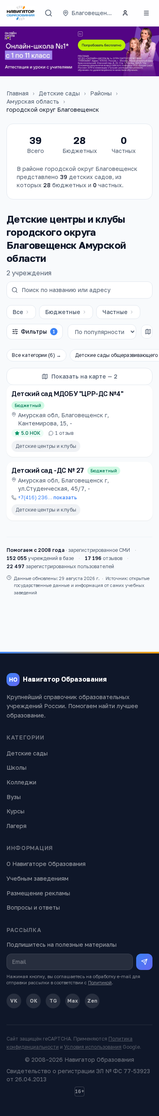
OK (34, 1001)
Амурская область (33, 101)
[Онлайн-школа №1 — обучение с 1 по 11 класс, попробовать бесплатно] (79, 51)
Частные (115, 311)
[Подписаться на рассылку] (144, 962)
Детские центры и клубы (45, 446)
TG (53, 1001)
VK (14, 1001)
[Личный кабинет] (125, 13)
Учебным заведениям (37, 878)
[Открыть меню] (146, 13)
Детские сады (59, 93)
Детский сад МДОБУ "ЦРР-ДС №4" (67, 394)
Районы (101, 93)
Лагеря (16, 825)
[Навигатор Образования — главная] (21, 13)
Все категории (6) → (36, 355)
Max (72, 1001)
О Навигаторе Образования (46, 863)
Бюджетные (62, 311)
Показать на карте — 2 (84, 376)
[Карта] (148, 331)
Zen (92, 1001)
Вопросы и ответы (33, 907)
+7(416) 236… (47, 497)
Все (18, 311)
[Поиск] (48, 13)
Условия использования (92, 1047)
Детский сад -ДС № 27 (47, 470)
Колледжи (21, 782)
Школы (16, 767)
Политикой (100, 982)
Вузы (14, 796)
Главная (18, 93)
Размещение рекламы (38, 893)
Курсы (15, 811)
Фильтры (38, 331)
